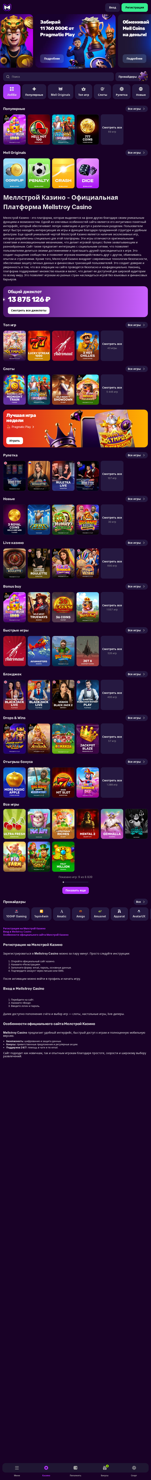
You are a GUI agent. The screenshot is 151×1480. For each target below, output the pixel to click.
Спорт (134, 1475)
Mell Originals (60, 94)
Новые (141, 94)
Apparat (119, 916)
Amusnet (100, 916)
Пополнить (75, 1475)
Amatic (61, 916)
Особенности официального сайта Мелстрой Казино (35, 934)
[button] (69, 67)
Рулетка (121, 94)
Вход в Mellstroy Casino (17, 931)
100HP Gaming (16, 916)
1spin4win (41, 916)
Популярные (34, 94)
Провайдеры (128, 76)
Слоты (102, 94)
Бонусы (105, 1471)
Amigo (80, 916)
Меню (17, 1475)
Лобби (12, 94)
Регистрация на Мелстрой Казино (24, 928)
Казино (46, 1475)
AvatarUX (139, 916)
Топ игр (83, 94)
